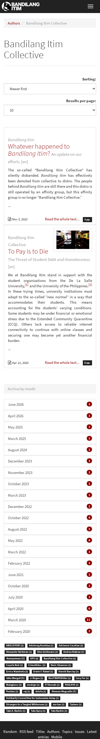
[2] (90, 285)
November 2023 (49, 472)
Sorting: (89, 79)
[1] (26, 285)
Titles (40, 731)
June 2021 (49, 574)
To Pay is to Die (28, 251)
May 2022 (49, 540)
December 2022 (49, 506)
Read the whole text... (62, 219)
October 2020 (49, 585)
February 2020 (49, 631)
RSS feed (26, 731)
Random (10, 731)
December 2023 (49, 461)
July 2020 (49, 597)
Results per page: (81, 100)
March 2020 (49, 619)
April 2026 (49, 415)
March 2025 (49, 438)
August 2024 (49, 449)
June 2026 (49, 404)
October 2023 (49, 483)
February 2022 (49, 563)
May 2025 (49, 427)
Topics (67, 731)
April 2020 (49, 608)
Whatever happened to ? (39, 150)
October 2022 (49, 517)
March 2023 (49, 495)
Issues (79, 731)
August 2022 (49, 529)
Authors (14, 23)
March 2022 (49, 552)
